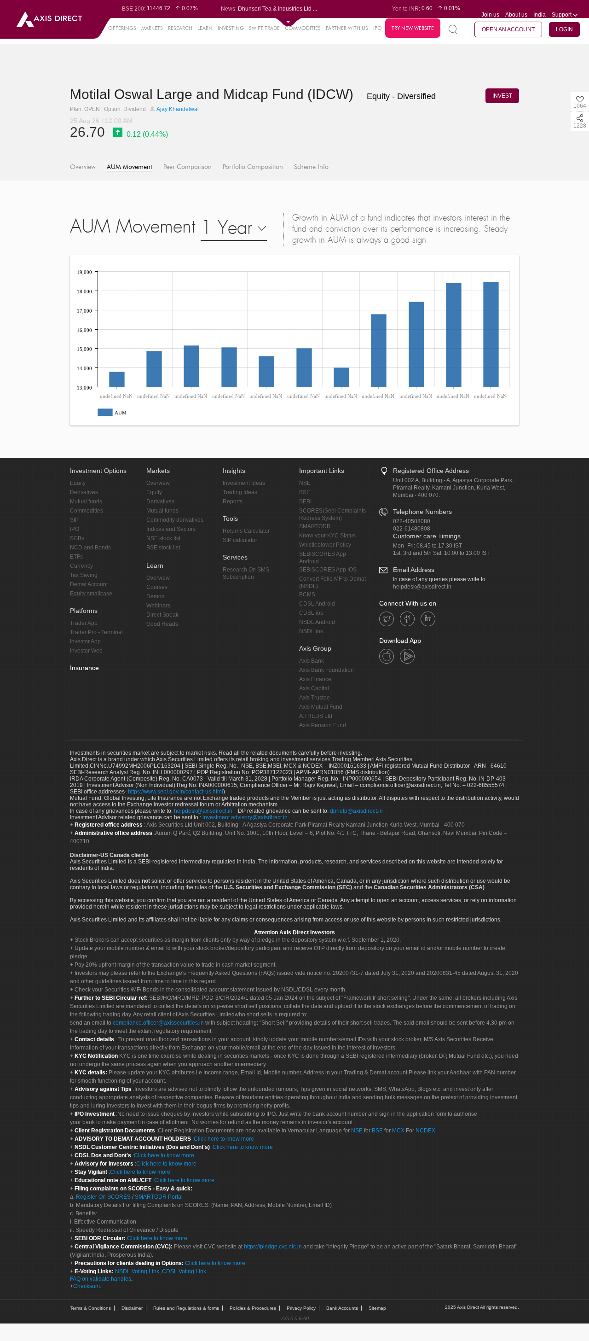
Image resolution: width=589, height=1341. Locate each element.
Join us (490, 15)
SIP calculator (240, 540)
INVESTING (231, 28)
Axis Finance (315, 679)
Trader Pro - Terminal (96, 632)
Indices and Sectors (171, 529)
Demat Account (89, 584)
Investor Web (86, 650)
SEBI (305, 501)
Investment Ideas (244, 483)
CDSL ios (311, 613)
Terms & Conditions (90, 1308)
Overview (83, 167)
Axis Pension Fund (322, 725)
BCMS (307, 594)
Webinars (158, 605)
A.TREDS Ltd (315, 716)
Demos (155, 596)
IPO (377, 28)
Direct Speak (162, 615)
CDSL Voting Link (184, 1271)
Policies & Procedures (253, 1308)
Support (562, 15)
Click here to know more (224, 1139)
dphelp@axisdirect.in (356, 811)
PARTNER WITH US (347, 28)
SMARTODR (315, 526)
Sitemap (377, 1308)
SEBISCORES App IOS (328, 569)
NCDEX (425, 1130)
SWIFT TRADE (264, 28)
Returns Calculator (246, 531)
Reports (233, 501)
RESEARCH (180, 28)
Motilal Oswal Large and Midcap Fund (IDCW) (213, 94)
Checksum (86, 1286)
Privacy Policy (301, 1308)
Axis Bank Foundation (326, 670)
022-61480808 (411, 528)
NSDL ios (311, 631)
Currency (81, 566)
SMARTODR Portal (159, 1197)
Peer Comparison (187, 167)
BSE (304, 492)
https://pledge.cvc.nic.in (273, 1246)
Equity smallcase (91, 593)
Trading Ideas (240, 492)
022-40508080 (411, 521)
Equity (78, 483)
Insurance (84, 667)
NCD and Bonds (90, 547)
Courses (156, 587)
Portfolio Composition (253, 167)
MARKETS (152, 28)
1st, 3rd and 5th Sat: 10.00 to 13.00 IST (441, 553)
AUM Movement (129, 167)
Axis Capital (314, 688)
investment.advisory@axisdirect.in (245, 817)
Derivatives (84, 492)
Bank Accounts (342, 1308)
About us (516, 15)
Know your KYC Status (327, 535)
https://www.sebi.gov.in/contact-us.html (175, 791)
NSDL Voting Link (137, 1271)
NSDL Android (317, 622)
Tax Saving (84, 575)
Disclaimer (132, 1308)
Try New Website (413, 28)
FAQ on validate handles (100, 1279)
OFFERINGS (122, 28)
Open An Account (508, 29)
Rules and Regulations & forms (186, 1308)
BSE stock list (163, 547)
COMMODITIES (303, 28)
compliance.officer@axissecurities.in (158, 1023)
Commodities (86, 510)
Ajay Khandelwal (177, 109)
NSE (305, 483)
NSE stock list (163, 538)
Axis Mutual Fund (320, 707)
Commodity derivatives (174, 520)
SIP (74, 520)
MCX (398, 1130)
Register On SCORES (103, 1197)
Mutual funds (86, 501)
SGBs (77, 538)
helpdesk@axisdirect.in (422, 586)
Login (564, 29)
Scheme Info (311, 167)
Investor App (85, 641)
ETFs (76, 557)
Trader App (84, 623)
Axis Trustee (314, 697)
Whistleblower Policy (325, 545)
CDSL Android (317, 604)
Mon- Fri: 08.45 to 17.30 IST (427, 545)
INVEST (502, 96)
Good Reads (162, 624)
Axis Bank (311, 661)
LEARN (205, 28)
